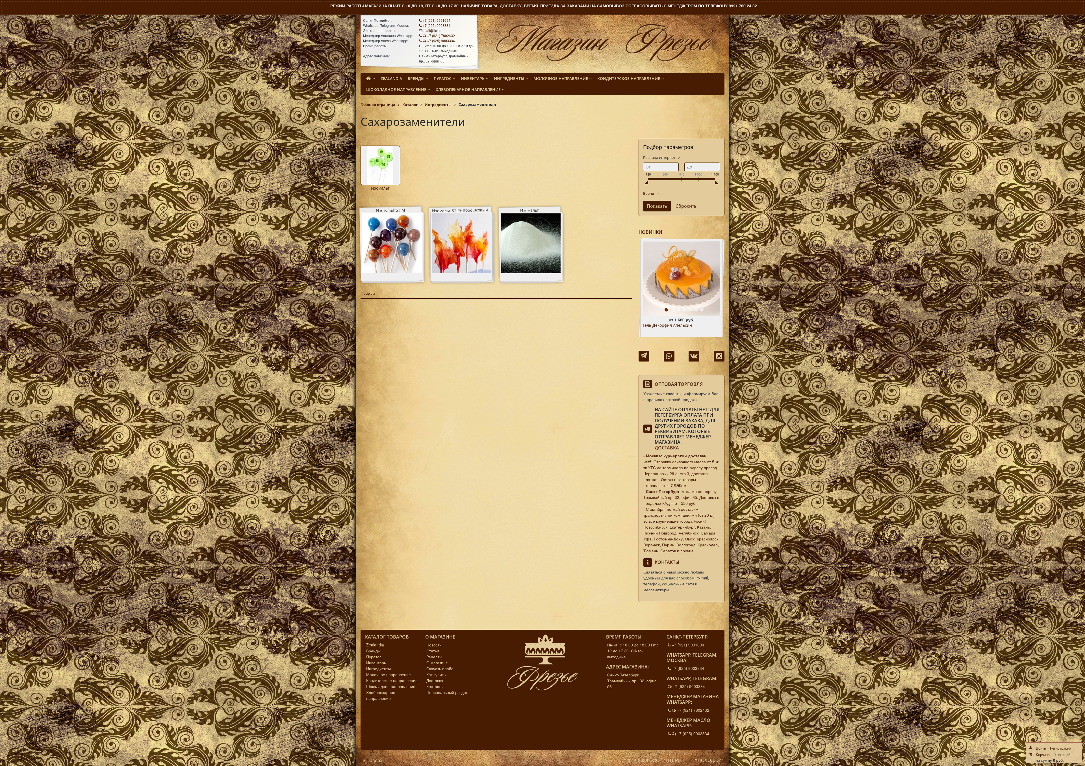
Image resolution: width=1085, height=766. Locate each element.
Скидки (368, 294)
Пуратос (373, 656)
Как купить (436, 674)
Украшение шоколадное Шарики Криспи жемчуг (675, 328)
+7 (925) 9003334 (436, 25)
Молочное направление (388, 674)
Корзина (1043, 754)
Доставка (667, 448)
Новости (434, 645)
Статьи (432, 651)
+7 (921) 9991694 (436, 20)
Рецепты (434, 656)
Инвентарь (376, 662)
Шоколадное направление (390, 686)
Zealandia (375, 645)
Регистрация (1060, 748)
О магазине (437, 662)
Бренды (373, 651)
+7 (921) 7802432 (441, 35)
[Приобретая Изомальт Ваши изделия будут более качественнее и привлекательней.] (380, 165)
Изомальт (380, 188)
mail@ (428, 30)
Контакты (434, 686)
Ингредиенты (378, 668)
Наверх (373, 760)
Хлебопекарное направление (380, 695)
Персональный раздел (447, 692)
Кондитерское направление (392, 680)
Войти (1041, 748)
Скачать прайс (439, 668)
